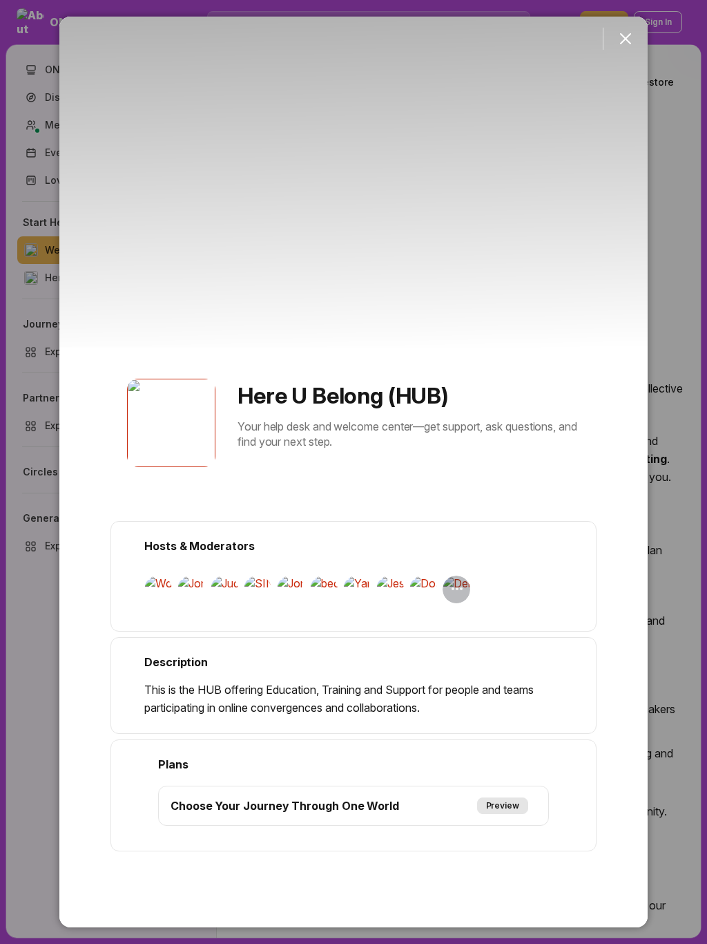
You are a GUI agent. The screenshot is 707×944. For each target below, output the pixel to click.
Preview (502, 805)
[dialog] (353, 472)
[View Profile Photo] (171, 423)
